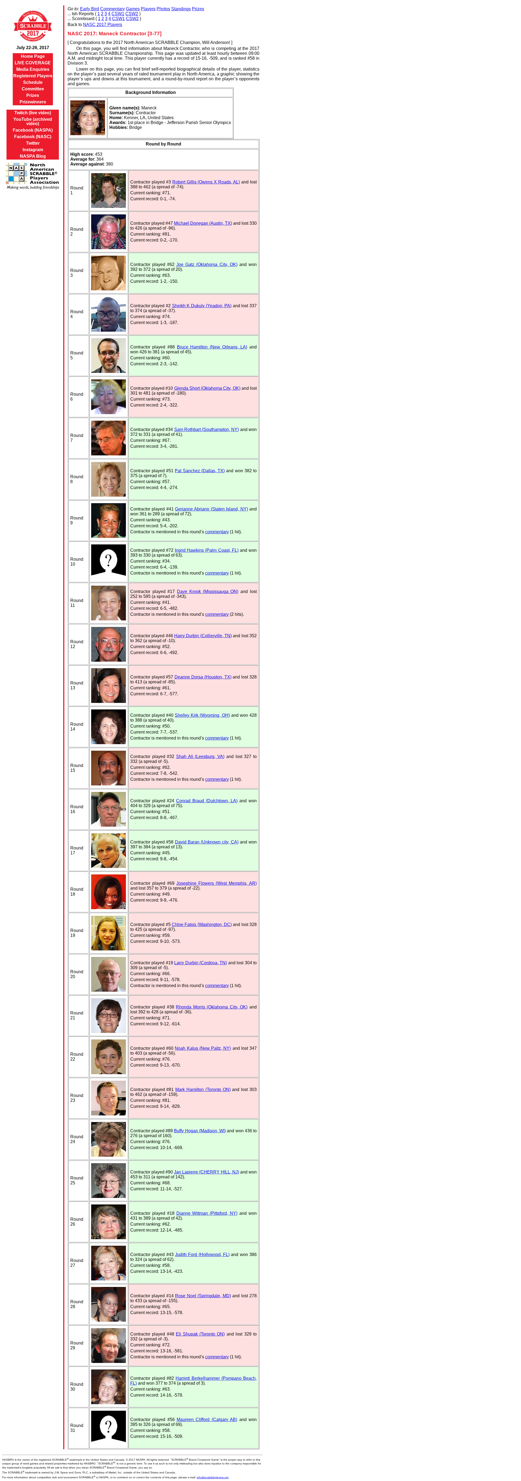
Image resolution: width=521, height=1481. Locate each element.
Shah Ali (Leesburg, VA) (200, 756)
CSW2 (131, 13)
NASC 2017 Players (102, 24)
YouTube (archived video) (32, 121)
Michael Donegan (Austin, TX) (203, 223)
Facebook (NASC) (32, 136)
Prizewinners (33, 102)
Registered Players (32, 76)
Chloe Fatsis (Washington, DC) (202, 924)
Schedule (33, 82)
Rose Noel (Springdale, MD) (203, 1295)
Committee (33, 89)
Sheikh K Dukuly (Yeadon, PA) (201, 305)
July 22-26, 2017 (32, 47)
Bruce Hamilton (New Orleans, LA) (212, 347)
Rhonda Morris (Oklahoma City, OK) (211, 1007)
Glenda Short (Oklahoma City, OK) (207, 388)
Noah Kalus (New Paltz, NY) (203, 1048)
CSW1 (118, 13)
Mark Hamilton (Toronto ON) (202, 1089)
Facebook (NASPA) (33, 130)
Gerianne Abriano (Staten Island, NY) (211, 509)
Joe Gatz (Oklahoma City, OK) (206, 264)
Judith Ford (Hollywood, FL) (202, 1254)
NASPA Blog (33, 156)
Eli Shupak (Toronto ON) (200, 1334)
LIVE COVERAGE (33, 63)
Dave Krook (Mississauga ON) (207, 591)
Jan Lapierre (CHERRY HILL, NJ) (206, 1172)
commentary (217, 531)
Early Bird (89, 9)
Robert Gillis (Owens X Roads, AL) (206, 182)
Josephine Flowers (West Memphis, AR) (216, 883)
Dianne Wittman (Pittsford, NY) (207, 1213)
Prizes (32, 95)
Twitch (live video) (32, 112)
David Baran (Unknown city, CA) (207, 842)
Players (148, 9)
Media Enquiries (32, 69)
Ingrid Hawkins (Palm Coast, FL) (207, 550)
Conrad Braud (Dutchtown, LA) (206, 800)
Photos (163, 9)
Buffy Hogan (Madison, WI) (200, 1130)
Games (133, 9)
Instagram (33, 149)
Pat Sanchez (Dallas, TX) (200, 470)
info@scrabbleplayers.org (212, 1477)
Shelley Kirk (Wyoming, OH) (202, 715)
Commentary (112, 9)
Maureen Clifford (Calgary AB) (207, 1419)
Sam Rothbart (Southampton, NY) (206, 429)
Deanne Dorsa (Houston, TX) (202, 677)
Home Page (33, 56)
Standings (181, 9)
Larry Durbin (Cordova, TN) (200, 962)
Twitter (33, 143)
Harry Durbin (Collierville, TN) (203, 635)
